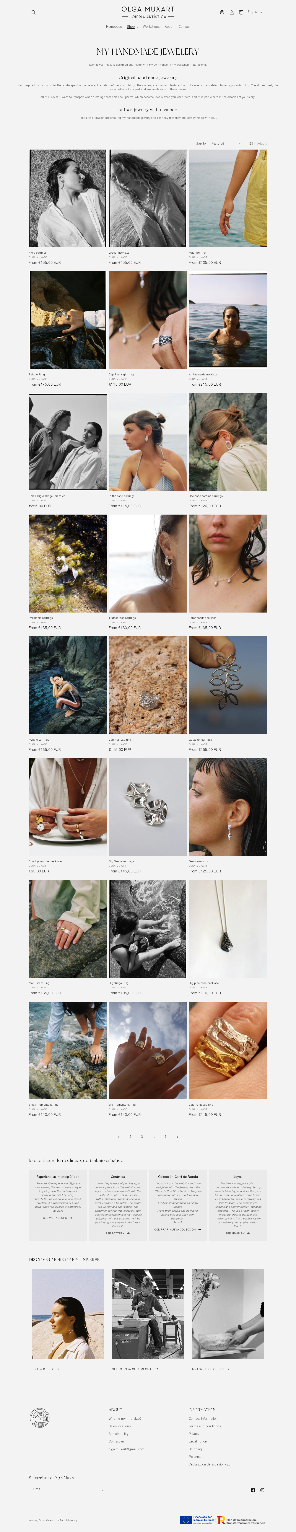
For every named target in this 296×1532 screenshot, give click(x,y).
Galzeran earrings (200, 740)
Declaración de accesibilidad (210, 1464)
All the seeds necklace (203, 374)
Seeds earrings (198, 861)
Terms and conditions (205, 1426)
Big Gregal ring (119, 983)
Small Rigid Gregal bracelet (47, 496)
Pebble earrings (39, 740)
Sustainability (118, 1434)
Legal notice (198, 1441)
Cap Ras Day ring (120, 740)
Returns (195, 1457)
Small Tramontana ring (44, 1105)
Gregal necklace (119, 253)
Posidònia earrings (41, 618)
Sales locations (120, 1426)
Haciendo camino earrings (206, 496)
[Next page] (177, 1137)
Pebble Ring (37, 374)
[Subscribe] (102, 1490)
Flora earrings (38, 253)
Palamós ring (197, 253)
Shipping (195, 1449)
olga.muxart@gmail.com (127, 1449)
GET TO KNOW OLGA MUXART (132, 1369)
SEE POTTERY (115, 1233)
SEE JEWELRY (235, 1233)
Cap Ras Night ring (121, 374)
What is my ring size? (125, 1419)
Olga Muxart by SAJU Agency (58, 1520)
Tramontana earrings (122, 618)
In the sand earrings (122, 496)
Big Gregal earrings (121, 861)
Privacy (194, 1434)
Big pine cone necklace (204, 983)
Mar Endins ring (39, 983)
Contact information (203, 1419)
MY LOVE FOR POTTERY (208, 1369)
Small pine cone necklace (45, 861)
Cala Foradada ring (201, 1105)
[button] (33, 12)
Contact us (117, 1441)
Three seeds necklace (202, 618)
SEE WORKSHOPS (55, 1218)
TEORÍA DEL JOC (43, 1369)
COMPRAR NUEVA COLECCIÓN (175, 1230)
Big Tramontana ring (122, 1105)
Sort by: (201, 143)
